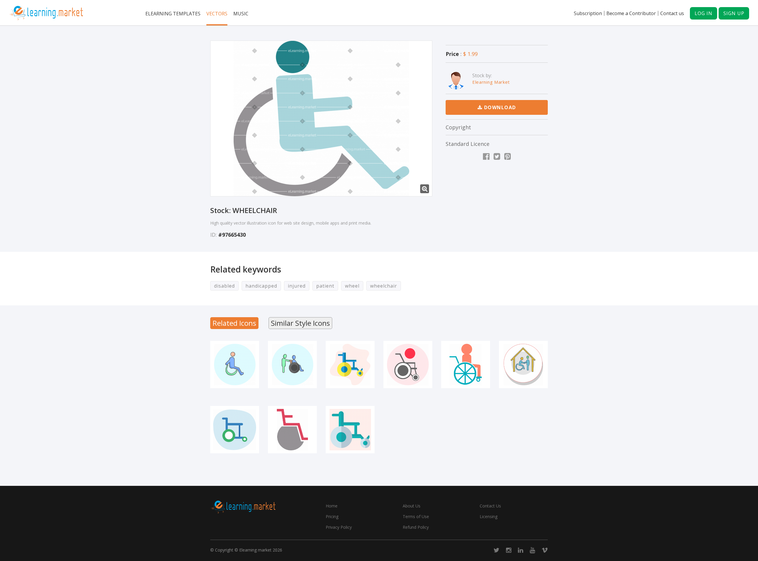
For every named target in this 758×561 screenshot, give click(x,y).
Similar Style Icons (300, 323)
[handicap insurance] (292, 364)
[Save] (235, 383)
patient (325, 286)
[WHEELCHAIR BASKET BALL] (407, 364)
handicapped (261, 286)
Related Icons (234, 323)
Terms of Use (416, 516)
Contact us (672, 13)
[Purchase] (218, 383)
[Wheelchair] (234, 429)
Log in (703, 13)
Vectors (216, 13)
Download (499, 107)
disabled (224, 286)
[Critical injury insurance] (234, 364)
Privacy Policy (339, 527)
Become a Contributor (631, 13)
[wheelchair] (350, 364)
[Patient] (465, 364)
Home (332, 506)
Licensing (488, 516)
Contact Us (490, 506)
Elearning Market (491, 82)
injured (297, 286)
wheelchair (383, 286)
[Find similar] (251, 383)
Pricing (332, 516)
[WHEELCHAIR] (321, 118)
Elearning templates (172, 13)
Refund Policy (416, 527)
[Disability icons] (523, 364)
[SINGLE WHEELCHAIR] (292, 429)
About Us (411, 506)
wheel (352, 286)
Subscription (588, 13)
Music (240, 13)
